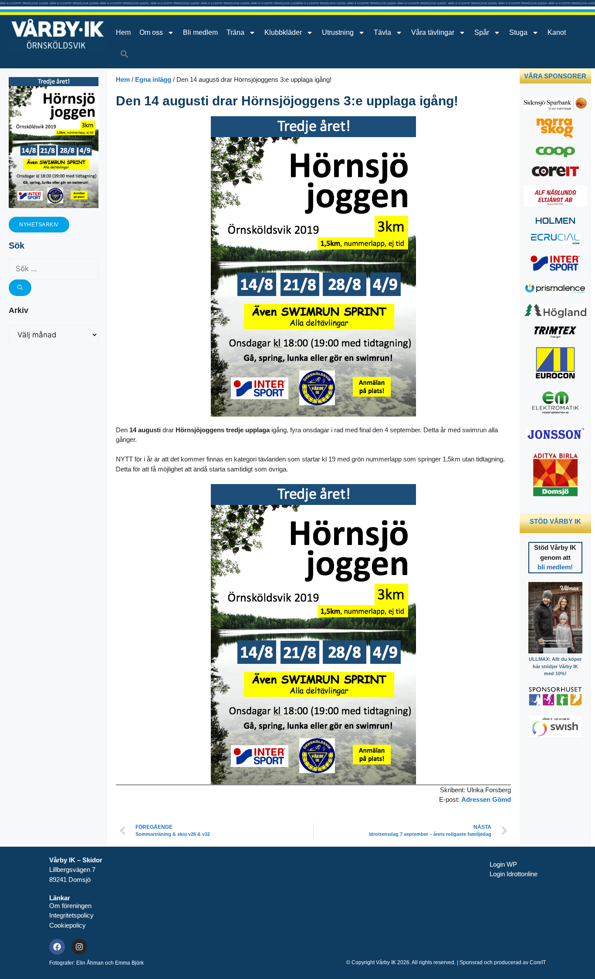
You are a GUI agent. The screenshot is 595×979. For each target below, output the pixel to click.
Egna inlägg (153, 79)
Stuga (518, 32)
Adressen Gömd (486, 799)
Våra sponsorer (555, 76)
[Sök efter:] (53, 269)
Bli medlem (200, 32)
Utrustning (338, 32)
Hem (123, 32)
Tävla (382, 32)
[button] (125, 54)
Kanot (557, 32)
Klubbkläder (283, 32)
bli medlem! (555, 567)
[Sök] (20, 287)
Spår (481, 32)
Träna (235, 32)
